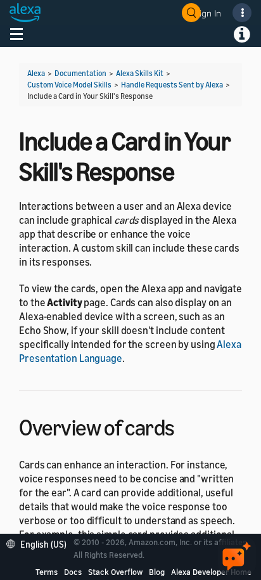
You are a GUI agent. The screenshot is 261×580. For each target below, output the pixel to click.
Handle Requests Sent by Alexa (172, 84)
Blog (157, 572)
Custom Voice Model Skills (69, 84)
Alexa (36, 73)
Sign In (207, 13)
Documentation (80, 73)
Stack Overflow (115, 572)
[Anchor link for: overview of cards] (186, 426)
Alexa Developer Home (211, 572)
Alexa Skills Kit (139, 73)
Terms (46, 572)
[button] (39, 543)
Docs (73, 572)
